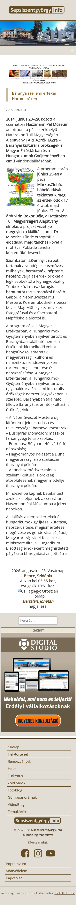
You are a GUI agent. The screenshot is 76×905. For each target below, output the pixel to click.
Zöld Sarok (16, 783)
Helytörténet (18, 754)
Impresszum (16, 863)
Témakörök (17, 811)
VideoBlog (16, 804)
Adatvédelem (16, 871)
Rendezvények (19, 761)
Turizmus (15, 775)
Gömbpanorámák (22, 797)
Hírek (12, 768)
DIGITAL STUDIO (65, 893)
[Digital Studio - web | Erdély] (38, 682)
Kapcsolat (14, 878)
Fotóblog (15, 790)
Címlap (13, 747)
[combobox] (38, 620)
